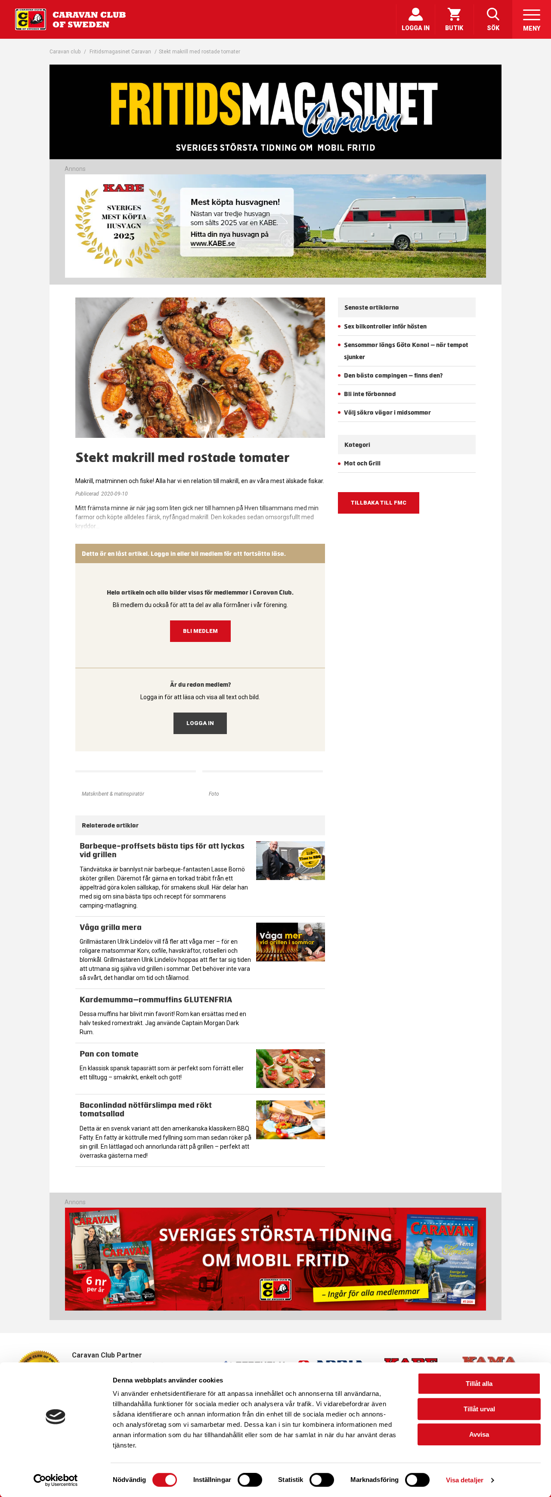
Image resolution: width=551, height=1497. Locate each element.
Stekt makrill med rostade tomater (199, 52)
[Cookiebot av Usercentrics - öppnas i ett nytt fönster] (55, 1480)
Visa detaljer (464, 1480)
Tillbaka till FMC (378, 502)
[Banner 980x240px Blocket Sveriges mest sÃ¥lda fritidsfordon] (275, 226)
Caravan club (65, 52)
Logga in (200, 723)
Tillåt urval (479, 1409)
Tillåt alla (479, 1383)
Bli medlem (200, 631)
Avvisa (479, 1434)
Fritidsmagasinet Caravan (120, 52)
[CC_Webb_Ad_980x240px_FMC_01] (275, 1308)
